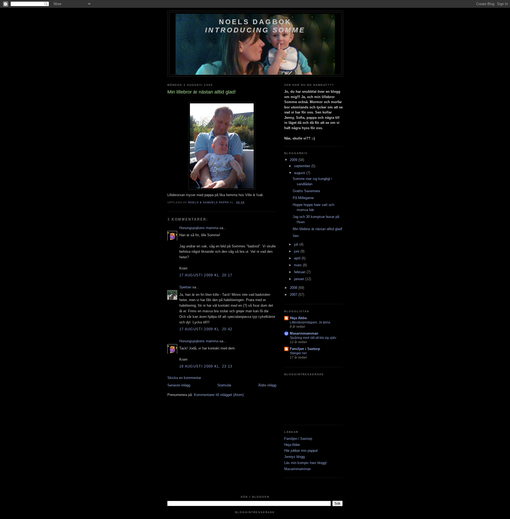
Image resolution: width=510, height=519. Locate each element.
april (297, 258)
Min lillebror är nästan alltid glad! (317, 229)
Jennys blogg (294, 457)
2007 (294, 295)
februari (300, 272)
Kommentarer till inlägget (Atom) (219, 395)
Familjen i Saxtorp (305, 349)
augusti (300, 173)
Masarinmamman (304, 333)
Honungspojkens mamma (198, 228)
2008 (294, 288)
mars (298, 265)
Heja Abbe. (299, 318)
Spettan (185, 287)
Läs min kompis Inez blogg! (305, 463)
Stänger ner (298, 353)
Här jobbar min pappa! (301, 451)
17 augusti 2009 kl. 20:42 (205, 329)
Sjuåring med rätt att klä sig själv (313, 338)
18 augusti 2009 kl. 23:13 (205, 366)
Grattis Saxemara (306, 191)
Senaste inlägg (178, 385)
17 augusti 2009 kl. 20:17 (205, 275)
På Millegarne (303, 198)
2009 (294, 160)
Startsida (224, 385)
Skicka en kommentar (184, 378)
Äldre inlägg (267, 385)
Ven (296, 236)
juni (297, 251)
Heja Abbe (292, 445)
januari (299, 279)
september (302, 166)
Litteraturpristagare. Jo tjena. (310, 322)
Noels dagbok (255, 26)
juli (296, 244)
